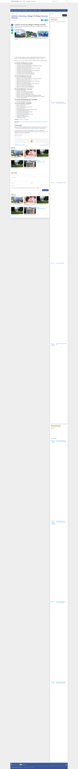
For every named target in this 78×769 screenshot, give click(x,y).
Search (52, 13)
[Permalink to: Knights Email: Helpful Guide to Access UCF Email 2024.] (53, 721)
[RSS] (31, 141)
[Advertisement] (48, 5)
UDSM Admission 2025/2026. (16, 157)
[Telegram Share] (45, 20)
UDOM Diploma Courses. (44, 144)
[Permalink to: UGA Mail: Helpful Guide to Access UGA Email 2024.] (53, 640)
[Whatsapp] (47, 20)
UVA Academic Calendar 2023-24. (29, 214)
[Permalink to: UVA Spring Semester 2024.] (43, 199)
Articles (12, 20)
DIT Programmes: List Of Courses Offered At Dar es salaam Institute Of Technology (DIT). (60, 521)
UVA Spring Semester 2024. (41, 157)
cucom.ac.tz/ (35, 130)
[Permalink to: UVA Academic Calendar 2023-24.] (30, 163)
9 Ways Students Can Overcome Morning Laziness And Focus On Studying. (29, 158)
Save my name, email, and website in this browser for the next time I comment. (25, 187)
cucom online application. (23, 119)
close (21, 764)
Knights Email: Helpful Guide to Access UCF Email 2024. (61, 682)
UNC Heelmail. (54, 438)
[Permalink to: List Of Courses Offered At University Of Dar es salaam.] (53, 479)
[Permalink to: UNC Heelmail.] (59, 432)
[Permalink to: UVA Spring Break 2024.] (17, 163)
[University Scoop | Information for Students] (18, 5)
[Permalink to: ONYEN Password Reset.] (38, 160)
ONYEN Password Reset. (41, 161)
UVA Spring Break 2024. (15, 214)
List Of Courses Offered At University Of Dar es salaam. (61, 441)
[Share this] (42, 20)
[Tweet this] (44, 20)
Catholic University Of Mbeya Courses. (21, 144)
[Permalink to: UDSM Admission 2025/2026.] (17, 199)
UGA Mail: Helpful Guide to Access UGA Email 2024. (60, 602)
